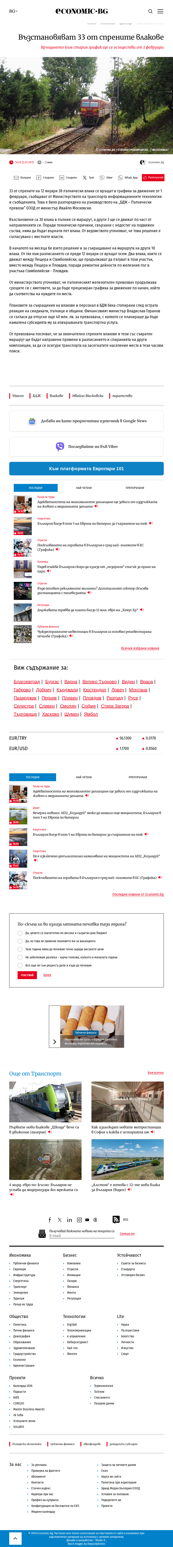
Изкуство (127, 1348)
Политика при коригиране (119, 1482)
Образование (22, 1342)
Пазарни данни (104, 1403)
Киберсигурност (77, 1342)
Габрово (22, 689)
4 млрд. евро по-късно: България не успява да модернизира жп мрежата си (43, 1187)
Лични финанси (23, 1330)
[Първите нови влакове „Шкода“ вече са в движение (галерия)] (45, 1102)
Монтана (138, 689)
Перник (49, 697)
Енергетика (21, 1281)
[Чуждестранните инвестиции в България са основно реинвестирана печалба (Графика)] (23, 634)
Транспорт (20, 1287)
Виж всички (156, 1072)
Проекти (17, 1377)
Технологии (74, 1316)
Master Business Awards (29, 1409)
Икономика (20, 1255)
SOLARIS (18, 1427)
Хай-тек (72, 1348)
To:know (99, 1392)
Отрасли (72, 1269)
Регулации (74, 1298)
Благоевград (27, 681)
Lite (120, 1316)
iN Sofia (18, 1415)
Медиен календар (43, 1512)
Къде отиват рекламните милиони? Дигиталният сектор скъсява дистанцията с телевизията (92, 590)
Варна (70, 681)
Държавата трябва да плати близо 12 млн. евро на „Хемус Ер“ (88, 610)
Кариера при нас (42, 1494)
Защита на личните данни (118, 1465)
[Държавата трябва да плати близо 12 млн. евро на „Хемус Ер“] (23, 612)
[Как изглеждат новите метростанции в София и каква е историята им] (127, 1102)
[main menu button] (160, 11)
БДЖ (37, 396)
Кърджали (67, 689)
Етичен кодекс (41, 1488)
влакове (56, 396)
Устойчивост (129, 1255)
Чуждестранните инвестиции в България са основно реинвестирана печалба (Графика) (94, 634)
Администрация (23, 1366)
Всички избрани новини (140, 648)
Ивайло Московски (87, 396)
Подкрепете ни (111, 1500)
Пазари (72, 1281)
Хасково (50, 714)
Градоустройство (24, 1354)
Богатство (127, 1336)
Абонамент (38, 1477)
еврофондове (92, 1444)
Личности (127, 1342)
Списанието (102, 1398)
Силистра (24, 705)
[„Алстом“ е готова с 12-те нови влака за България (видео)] (127, 1159)
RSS (125, 1220)
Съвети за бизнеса (133, 1263)
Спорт (125, 1354)
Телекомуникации (79, 1330)
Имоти (71, 1293)
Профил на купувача (45, 1500)
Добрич (43, 689)
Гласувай (27, 975)
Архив (47, 975)
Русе (133, 697)
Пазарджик (25, 697)
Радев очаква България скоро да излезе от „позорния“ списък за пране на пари (96, 569)
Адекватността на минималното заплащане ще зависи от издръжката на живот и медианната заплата (97, 504)
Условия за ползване (115, 1494)
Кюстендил (94, 689)
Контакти (37, 1482)
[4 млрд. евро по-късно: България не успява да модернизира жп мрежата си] (45, 1159)
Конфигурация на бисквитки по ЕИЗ (55, 1506)
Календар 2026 (22, 1386)
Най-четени (84, 488)
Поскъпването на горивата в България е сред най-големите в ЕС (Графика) (90, 547)
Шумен (71, 714)
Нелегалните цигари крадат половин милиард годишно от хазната (91, 1041)
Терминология (103, 1386)
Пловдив (92, 697)
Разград (115, 697)
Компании (74, 1263)
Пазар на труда (23, 1304)
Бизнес (70, 1255)
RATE (16, 1398)
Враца (146, 681)
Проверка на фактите (45, 1471)
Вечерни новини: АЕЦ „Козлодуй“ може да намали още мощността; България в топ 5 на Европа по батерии (97, 815)
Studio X (100, 1540)
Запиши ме (127, 1233)
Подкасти (19, 1392)
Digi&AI (72, 1325)
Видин (128, 681)
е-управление (76, 1336)
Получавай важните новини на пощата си (81, 1231)
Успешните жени (24, 1421)
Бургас (52, 681)
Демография (21, 1336)
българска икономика (26, 1444)
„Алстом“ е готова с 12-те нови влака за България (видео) (125, 1187)
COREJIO (18, 1403)
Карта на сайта (111, 1477)
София (89, 705)
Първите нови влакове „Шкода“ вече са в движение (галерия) (44, 1129)
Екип (104, 1471)
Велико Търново (99, 681)
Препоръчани (135, 488)
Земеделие (20, 1293)
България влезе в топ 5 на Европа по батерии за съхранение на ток (92, 524)
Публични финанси (85, 1032)
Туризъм (18, 1298)
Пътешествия (130, 1330)
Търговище (25, 714)
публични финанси (62, 1444)
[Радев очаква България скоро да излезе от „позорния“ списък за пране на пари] (23, 569)
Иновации (74, 1275)
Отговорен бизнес (133, 1275)
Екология (19, 1360)
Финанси (73, 1287)
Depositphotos (96, 1543)
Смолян (68, 705)
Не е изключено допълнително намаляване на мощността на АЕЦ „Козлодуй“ (96, 856)
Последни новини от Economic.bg (138, 894)
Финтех (72, 1354)
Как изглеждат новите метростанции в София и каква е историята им (126, 1129)
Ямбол (91, 714)
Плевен (70, 697)
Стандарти (128, 1269)
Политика (19, 1325)
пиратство (122, 396)
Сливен (47, 705)
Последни (35, 488)
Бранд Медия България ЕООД (120, 1488)
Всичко (97, 1377)
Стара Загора (115, 705)
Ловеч (118, 689)
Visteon (18, 396)
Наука (125, 1325)
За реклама (39, 1465)
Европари (19, 1269)
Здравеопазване (24, 1348)
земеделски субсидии (123, 1444)
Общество (18, 1316)
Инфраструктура (24, 1275)
